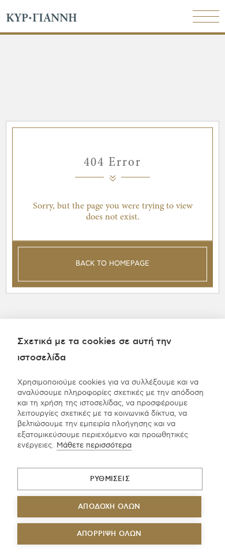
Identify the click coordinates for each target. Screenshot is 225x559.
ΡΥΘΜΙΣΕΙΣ (110, 479)
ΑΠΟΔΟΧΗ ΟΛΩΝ (109, 506)
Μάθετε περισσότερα (94, 445)
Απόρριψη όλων (109, 534)
